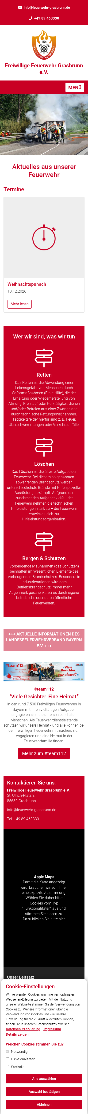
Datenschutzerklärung (23, 1029)
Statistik (17, 1067)
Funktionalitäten (23, 1059)
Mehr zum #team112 (44, 753)
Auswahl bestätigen (44, 1092)
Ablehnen (44, 1104)
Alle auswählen (44, 1079)
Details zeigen (17, 1034)
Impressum (52, 1029)
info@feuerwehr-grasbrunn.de (47, 7)
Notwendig (19, 1052)
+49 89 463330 (46, 18)
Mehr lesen (20, 304)
